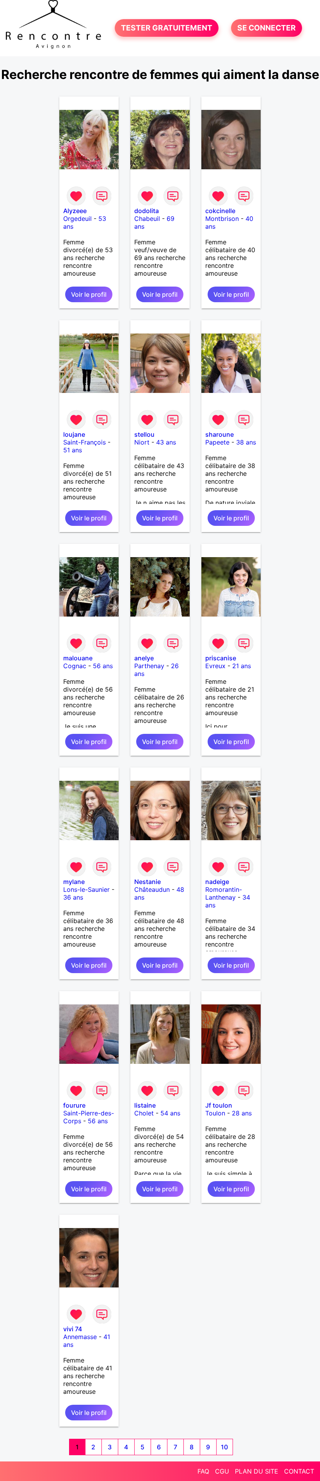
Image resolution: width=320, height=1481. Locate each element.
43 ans (166, 442)
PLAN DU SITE (256, 1471)
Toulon (215, 1113)
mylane (74, 882)
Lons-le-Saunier (86, 889)
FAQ (203, 1471)
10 (224, 1447)
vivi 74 (72, 1329)
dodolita (146, 211)
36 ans (73, 897)
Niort (141, 442)
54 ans (170, 1113)
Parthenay (149, 666)
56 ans (103, 666)
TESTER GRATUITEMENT (166, 28)
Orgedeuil (77, 218)
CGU (222, 1471)
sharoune (219, 434)
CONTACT (299, 1471)
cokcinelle (220, 211)
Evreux (215, 666)
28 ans (242, 1113)
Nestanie (147, 882)
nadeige (217, 882)
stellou (144, 434)
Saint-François (84, 442)
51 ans (72, 450)
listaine (145, 1105)
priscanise (220, 658)
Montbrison (222, 218)
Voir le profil (89, 294)
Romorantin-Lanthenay (223, 893)
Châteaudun (152, 889)
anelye (144, 658)
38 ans (246, 442)
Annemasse (80, 1337)
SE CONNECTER (266, 28)
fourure (74, 1105)
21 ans (241, 666)
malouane (77, 658)
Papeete (217, 442)
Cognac (74, 666)
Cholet (144, 1113)
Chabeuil (147, 218)
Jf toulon (218, 1105)
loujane (74, 434)
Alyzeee (75, 211)
